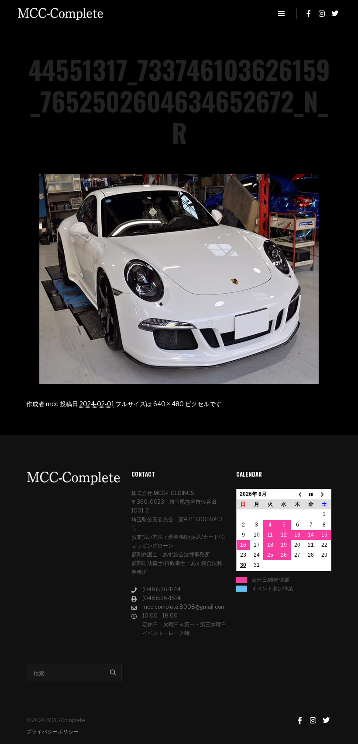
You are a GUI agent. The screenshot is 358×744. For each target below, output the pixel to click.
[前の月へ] (297, 494)
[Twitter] (335, 13)
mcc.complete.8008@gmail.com (184, 607)
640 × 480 (168, 403)
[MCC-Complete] (61, 14)
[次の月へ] (324, 494)
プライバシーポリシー (52, 731)
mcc (52, 403)
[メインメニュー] (281, 13)
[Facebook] (308, 13)
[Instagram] (321, 13)
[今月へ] (311, 494)
